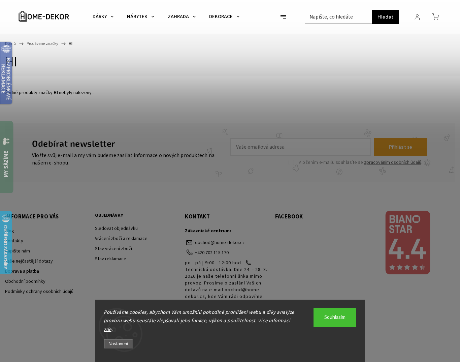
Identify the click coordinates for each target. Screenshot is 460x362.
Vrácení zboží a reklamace (121, 238)
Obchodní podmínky (25, 281)
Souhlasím (335, 317)
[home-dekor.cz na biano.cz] (407, 243)
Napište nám (17, 251)
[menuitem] (103, 17)
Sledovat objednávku (116, 228)
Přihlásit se (400, 147)
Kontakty (14, 241)
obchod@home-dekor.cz (220, 242)
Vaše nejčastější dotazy (29, 261)
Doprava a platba (22, 271)
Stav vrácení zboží (113, 248)
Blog (9, 231)
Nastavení (118, 343)
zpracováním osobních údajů (392, 162)
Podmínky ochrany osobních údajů (39, 291)
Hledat (385, 17)
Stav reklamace (110, 258)
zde (107, 329)
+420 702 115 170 (212, 252)
